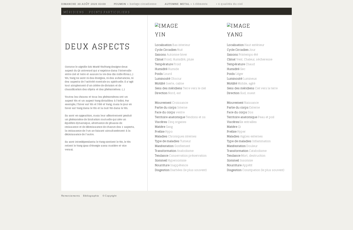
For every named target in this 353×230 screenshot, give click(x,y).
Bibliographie (91, 195)
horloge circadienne (143, 4)
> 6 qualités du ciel (229, 4)
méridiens (74, 12)
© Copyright (110, 195)
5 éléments (200, 4)
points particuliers (109, 12)
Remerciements (70, 195)
